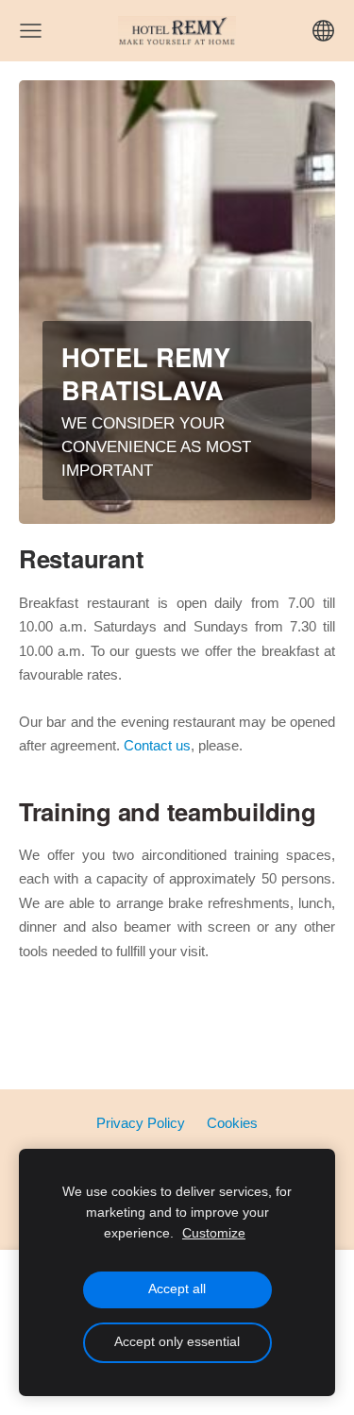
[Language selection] (323, 31)
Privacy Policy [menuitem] (140, 1123)
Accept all (177, 1289)
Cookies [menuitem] (232, 1123)
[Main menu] (31, 31)
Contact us (155, 745)
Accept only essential (177, 1342)
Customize (213, 1233)
